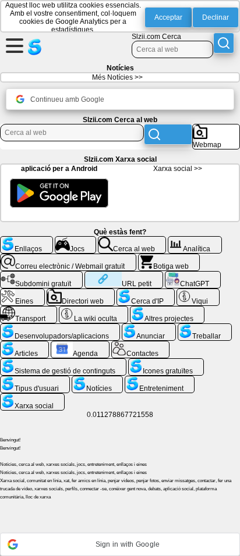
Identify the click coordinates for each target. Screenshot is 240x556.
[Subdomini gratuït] (41, 276)
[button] (120, 544)
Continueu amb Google (67, 99)
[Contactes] (140, 345)
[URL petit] (123, 276)
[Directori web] (81, 293)
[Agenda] (80, 345)
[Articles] (24, 345)
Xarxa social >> (177, 169)
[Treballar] (205, 328)
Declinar (215, 17)
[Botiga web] (169, 258)
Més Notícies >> (117, 77)
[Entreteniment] (160, 380)
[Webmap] (216, 128)
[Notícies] (97, 380)
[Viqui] (198, 293)
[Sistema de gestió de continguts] (63, 363)
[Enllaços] (26, 241)
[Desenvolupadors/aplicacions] (60, 328)
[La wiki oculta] (94, 310)
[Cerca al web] (132, 241)
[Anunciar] (149, 328)
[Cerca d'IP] (146, 293)
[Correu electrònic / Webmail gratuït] (68, 258)
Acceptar (168, 17)
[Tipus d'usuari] (35, 380)
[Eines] (22, 293)
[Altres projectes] (167, 310)
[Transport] (28, 310)
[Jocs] (75, 241)
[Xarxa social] (32, 398)
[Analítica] (195, 241)
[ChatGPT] (193, 276)
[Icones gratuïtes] (166, 363)
